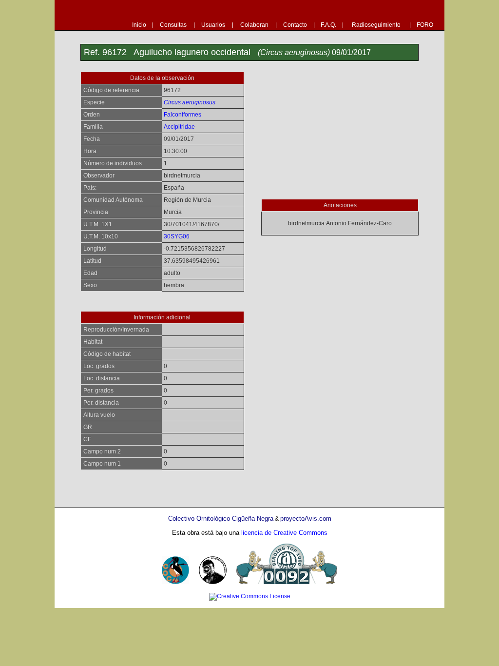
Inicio (139, 24)
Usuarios (213, 24)
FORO (425, 24)
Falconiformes (182, 114)
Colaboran (254, 24)
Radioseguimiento (376, 24)
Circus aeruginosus (189, 102)
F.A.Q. (328, 24)
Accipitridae (179, 126)
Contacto (295, 24)
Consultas (173, 24)
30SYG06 (177, 236)
